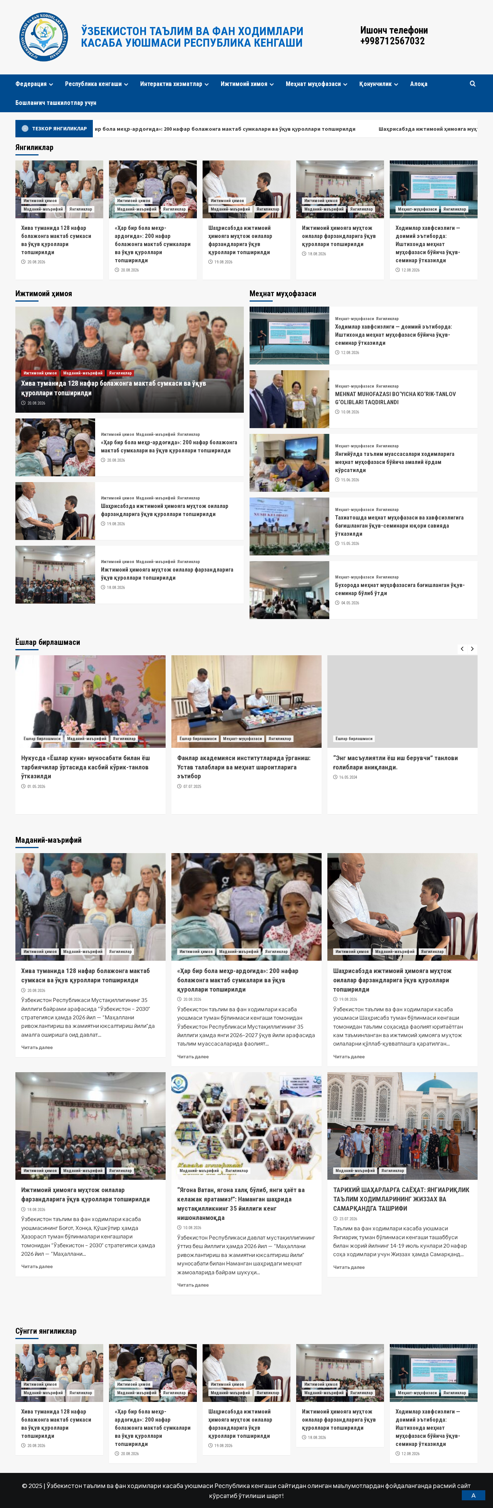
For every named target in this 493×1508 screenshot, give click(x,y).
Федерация (31, 84)
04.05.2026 (350, 603)
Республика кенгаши (93, 84)
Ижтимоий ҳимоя (40, 200)
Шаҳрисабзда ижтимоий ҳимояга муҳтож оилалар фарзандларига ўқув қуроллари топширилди (392, 980)
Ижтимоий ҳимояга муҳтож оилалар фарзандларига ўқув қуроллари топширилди (339, 236)
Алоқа (419, 84)
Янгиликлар (80, 209)
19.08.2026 (223, 262)
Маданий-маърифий (43, 209)
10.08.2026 (350, 412)
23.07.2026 (348, 1218)
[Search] (473, 84)
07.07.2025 (36, 786)
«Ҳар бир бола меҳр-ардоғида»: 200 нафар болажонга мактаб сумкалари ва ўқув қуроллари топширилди (153, 244)
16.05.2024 (192, 777)
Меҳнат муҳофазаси (313, 84)
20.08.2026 (36, 262)
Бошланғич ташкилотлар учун (55, 102)
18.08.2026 (317, 253)
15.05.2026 (350, 543)
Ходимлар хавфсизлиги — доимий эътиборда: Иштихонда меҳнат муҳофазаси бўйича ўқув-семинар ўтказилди (428, 244)
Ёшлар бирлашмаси (41, 738)
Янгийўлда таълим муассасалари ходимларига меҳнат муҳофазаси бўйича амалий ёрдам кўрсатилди (394, 462)
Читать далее (37, 1047)
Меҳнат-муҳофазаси (417, 209)
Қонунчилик (375, 84)
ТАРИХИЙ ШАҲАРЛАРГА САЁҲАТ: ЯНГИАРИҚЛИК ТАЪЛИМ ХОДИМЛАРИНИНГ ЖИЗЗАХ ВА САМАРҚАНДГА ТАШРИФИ (401, 1199)
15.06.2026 (350, 479)
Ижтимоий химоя (244, 84)
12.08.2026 (410, 270)
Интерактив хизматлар (171, 84)
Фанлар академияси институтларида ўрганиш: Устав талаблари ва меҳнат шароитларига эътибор (87, 767)
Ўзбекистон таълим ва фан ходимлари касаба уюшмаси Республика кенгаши (192, 36)
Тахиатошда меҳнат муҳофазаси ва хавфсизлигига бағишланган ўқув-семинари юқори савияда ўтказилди (399, 525)
